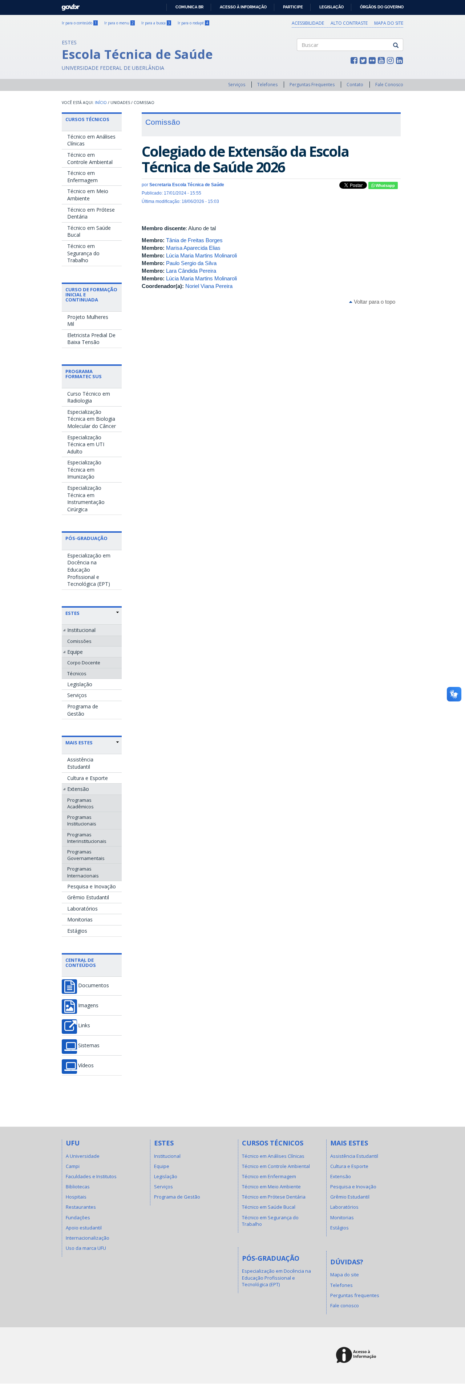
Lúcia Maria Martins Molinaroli (201, 255)
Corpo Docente (83, 662)
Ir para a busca (155, 22)
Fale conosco (344, 1305)
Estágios (77, 930)
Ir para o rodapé (193, 22)
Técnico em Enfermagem (82, 176)
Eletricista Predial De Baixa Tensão (91, 339)
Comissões (79, 641)
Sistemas (89, 1045)
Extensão (78, 788)
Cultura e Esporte (87, 778)
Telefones (267, 84)
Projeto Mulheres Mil (87, 320)
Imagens (88, 1005)
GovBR (68, 5)
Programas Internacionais (83, 872)
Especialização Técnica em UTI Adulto (85, 444)
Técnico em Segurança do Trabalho (83, 253)
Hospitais (76, 1196)
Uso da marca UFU (86, 1248)
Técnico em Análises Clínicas (91, 140)
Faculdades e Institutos (91, 1176)
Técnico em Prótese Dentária (91, 213)
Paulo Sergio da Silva (191, 263)
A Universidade (83, 1156)
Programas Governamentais (86, 854)
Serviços (236, 84)
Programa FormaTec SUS (83, 374)
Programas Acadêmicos (80, 803)
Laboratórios (82, 908)
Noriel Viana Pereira (208, 286)
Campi (73, 1166)
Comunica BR (189, 6)
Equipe (75, 651)
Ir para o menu (119, 22)
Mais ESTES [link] (79, 742)
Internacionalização (87, 1238)
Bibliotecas (78, 1186)
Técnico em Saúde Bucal (89, 231)
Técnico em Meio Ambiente (87, 195)
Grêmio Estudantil (88, 897)
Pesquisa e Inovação (91, 886)
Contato (355, 84)
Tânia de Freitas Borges (194, 240)
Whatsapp (385, 185)
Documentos (93, 985)
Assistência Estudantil (80, 763)
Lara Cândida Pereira (191, 271)
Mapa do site (388, 23)
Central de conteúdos (80, 962)
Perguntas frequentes (354, 1295)
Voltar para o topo (373, 302)
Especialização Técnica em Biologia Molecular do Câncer (91, 418)
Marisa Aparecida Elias (193, 248)
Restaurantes (81, 1207)
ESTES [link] (72, 613)
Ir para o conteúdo (79, 22)
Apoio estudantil (84, 1227)
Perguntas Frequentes (312, 84)
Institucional (81, 630)
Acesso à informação (243, 6)
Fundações (78, 1217)
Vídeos (86, 1065)
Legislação (331, 6)
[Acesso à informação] (357, 1355)
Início (101, 102)
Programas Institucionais (81, 820)
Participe (293, 6)
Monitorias (80, 919)
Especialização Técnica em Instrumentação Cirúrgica (86, 498)
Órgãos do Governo (382, 6)
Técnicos (76, 673)
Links (84, 1025)
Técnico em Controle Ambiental (90, 158)
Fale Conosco (389, 84)
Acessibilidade (308, 23)
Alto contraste (349, 23)
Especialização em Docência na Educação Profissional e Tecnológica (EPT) (88, 569)
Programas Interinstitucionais (86, 837)
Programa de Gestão (82, 710)
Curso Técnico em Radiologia (88, 397)
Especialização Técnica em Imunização (84, 469)
